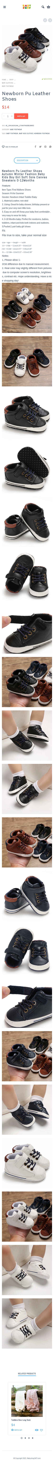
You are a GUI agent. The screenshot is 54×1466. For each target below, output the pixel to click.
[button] (4, 7)
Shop (11, 80)
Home (4, 80)
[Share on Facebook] (34, 147)
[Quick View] (36, 1430)
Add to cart (21, 116)
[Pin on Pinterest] (44, 147)
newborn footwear (42, 133)
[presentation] (6, 50)
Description (22, 160)
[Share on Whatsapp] (49, 147)
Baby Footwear (8, 86)
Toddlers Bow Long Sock (21, 1420)
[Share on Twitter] (39, 147)
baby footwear (12, 133)
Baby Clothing (7, 83)
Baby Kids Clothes (26, 133)
